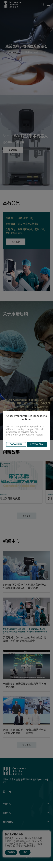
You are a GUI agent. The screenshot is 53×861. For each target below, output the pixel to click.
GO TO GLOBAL (37, 444)
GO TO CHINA (16, 444)
